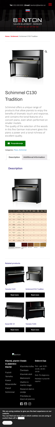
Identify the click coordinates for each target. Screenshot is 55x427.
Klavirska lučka (27, 366)
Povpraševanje (17, 143)
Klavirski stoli (26, 374)
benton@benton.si (38, 5)
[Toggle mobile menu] (50, 4)
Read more (15, 295)
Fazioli (8, 372)
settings (21, 418)
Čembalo (24, 370)
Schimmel (14, 36)
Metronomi (25, 378)
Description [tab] (14, 157)
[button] (46, 51)
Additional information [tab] (34, 157)
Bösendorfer (10, 384)
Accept (7, 423)
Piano (16, 150)
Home (7, 36)
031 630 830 (18, 5)
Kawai (8, 380)
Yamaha (9, 376)
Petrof (8, 388)
